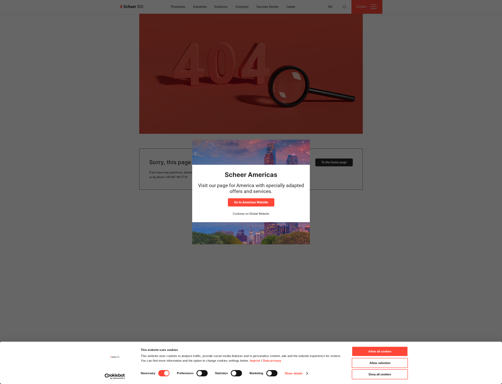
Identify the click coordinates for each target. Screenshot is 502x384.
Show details (294, 373)
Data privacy (272, 360)
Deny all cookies (380, 374)
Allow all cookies (379, 351)
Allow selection (379, 363)
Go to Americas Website (251, 202)
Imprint (255, 360)
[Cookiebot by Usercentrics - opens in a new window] (115, 376)
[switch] (202, 373)
